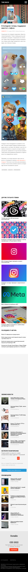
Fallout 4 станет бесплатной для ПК (18, 505)
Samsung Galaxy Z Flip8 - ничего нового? (18, 407)
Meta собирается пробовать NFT (9, 304)
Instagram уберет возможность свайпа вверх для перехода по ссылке (12, 325)
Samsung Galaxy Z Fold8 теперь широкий (18, 415)
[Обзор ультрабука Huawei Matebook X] (4, 524)
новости (10, 169)
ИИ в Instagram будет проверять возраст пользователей (11, 262)
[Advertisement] (14, 183)
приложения (17, 169)
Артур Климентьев (20, 31)
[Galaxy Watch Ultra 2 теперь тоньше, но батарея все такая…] (4, 400)
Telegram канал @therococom (14, 470)
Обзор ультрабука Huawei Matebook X (17, 522)
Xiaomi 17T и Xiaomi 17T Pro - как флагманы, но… (18, 424)
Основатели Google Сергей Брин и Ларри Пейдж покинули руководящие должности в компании (13, 346)
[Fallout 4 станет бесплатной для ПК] (4, 507)
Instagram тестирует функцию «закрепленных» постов (13, 283)
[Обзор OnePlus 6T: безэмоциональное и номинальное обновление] (4, 516)
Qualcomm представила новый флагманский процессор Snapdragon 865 (12, 342)
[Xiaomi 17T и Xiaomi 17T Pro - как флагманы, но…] (4, 426)
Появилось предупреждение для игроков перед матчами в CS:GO (18, 497)
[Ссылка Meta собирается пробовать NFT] (14, 294)
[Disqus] (14, 373)
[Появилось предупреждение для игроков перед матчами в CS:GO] (4, 498)
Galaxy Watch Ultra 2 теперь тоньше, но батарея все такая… (18, 398)
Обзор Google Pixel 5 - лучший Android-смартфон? (18, 488)
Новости (3, 31)
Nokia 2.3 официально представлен (10, 334)
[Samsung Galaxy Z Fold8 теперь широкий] (4, 418)
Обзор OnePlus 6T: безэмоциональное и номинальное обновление (17, 514)
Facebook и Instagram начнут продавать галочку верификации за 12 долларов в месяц (13, 240)
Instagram (4, 169)
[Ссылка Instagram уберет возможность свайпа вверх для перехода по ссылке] (14, 315)
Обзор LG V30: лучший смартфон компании (16, 479)
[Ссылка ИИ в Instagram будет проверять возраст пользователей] (14, 251)
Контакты (13, 560)
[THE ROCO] (5, 2)
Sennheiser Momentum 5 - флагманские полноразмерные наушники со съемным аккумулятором (18, 434)
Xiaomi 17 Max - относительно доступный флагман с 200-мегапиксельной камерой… (18, 441)
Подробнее (14, 549)
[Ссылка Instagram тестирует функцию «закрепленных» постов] (14, 273)
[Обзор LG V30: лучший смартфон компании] (4, 481)
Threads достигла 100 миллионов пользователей (10, 219)
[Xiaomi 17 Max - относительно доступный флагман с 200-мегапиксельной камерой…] (4, 443)
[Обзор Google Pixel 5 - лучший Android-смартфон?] (4, 490)
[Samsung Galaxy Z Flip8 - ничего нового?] (4, 409)
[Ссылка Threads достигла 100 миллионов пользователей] (14, 208)
